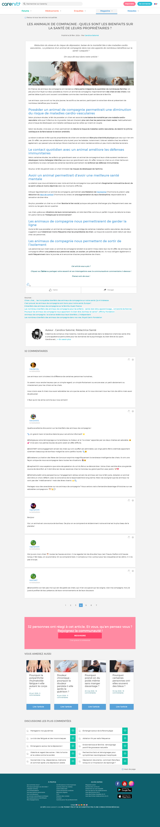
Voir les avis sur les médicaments (96, 790)
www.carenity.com (53, 807)
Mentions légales (61, 792)
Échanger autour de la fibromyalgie (98, 731)
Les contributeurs (32, 794)
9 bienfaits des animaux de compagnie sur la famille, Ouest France (53, 306)
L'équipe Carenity (32, 788)
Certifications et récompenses (66, 785)
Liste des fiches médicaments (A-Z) (96, 796)
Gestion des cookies (62, 796)
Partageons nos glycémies (41, 731)
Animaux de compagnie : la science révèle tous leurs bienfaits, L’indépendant (57, 314)
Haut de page (130, 769)
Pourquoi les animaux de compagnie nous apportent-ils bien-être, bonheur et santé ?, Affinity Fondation (69, 312)
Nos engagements (33, 800)
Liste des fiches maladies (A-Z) (95, 794)
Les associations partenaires (36, 792)
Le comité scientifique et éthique (37, 796)
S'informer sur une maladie (94, 788)
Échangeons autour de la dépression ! (46, 746)
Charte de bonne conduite (64, 790)
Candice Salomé (92, 35)
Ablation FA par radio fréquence (96, 738)
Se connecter (144, 4)
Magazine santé (90, 785)
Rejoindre (129, 4)
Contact (59, 798)
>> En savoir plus (64, 339)
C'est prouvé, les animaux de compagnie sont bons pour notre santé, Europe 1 (57, 303)
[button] (26, 11)
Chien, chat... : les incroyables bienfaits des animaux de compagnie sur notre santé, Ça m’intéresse (66, 300)
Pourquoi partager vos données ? (37, 787)
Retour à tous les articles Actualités (41, 17)
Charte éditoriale (61, 788)
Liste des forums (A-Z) (92, 792)
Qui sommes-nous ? (33, 785)
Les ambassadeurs (33, 790)
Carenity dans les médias (64, 787)
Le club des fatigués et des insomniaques (48, 738)
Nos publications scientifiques (37, 798)
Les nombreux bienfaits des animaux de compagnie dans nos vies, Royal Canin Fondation (63, 317)
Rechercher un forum (92, 787)
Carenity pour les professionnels (66, 800)
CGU (57, 794)
